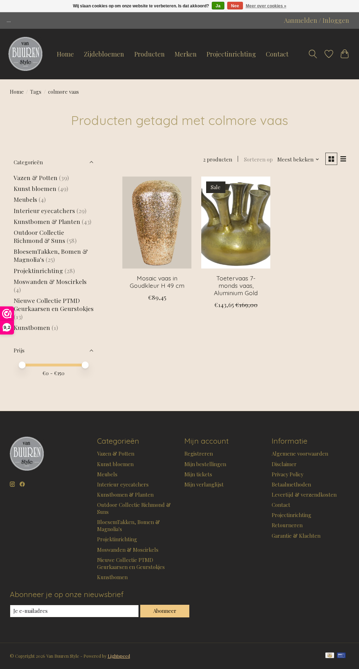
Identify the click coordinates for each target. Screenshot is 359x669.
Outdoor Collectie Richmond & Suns (40, 236)
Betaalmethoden (291, 484)
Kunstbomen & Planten (47, 221)
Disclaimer (284, 464)
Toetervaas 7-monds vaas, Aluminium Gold (236, 285)
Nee (235, 6)
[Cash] (329, 656)
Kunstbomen (32, 327)
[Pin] (341, 656)
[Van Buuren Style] (25, 54)
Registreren (198, 453)
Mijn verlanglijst (204, 484)
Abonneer (164, 610)
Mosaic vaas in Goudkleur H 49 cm (157, 281)
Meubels (25, 199)
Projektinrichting (38, 270)
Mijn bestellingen (205, 464)
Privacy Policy (287, 474)
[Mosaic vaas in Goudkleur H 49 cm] (156, 223)
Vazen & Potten (35, 177)
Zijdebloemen (104, 54)
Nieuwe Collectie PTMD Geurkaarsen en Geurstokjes (54, 304)
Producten (149, 54)
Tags (35, 91)
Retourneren (287, 525)
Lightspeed (119, 656)
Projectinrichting (231, 54)
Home (65, 54)
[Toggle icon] (313, 54)
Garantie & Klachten (296, 535)
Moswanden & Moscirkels (50, 281)
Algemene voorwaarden (300, 453)
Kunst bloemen (35, 188)
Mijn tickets (198, 474)
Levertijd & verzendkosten (304, 494)
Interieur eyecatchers (44, 210)
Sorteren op (258, 159)
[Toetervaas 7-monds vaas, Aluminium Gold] (235, 223)
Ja (218, 6)
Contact (277, 54)
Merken (186, 54)
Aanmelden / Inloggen (316, 20)
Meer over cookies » (266, 6)
